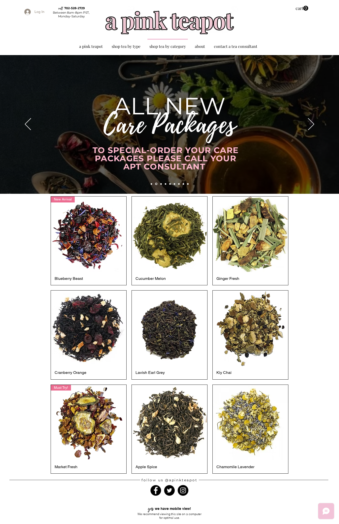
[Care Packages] (156, 184)
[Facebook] (155, 490)
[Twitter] (169, 490)
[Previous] (28, 124)
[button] (302, 8)
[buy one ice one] (161, 184)
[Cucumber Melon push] (151, 184)
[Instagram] (183, 490)
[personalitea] (170, 184)
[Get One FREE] (165, 184)
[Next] (311, 124)
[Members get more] (183, 184)
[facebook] (174, 184)
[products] (179, 184)
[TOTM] (188, 184)
